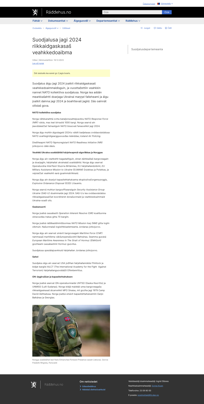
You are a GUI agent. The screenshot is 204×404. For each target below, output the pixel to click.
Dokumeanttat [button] (57, 20)
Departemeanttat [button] (107, 20)
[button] (52, 28)
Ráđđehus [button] (132, 20)
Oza (166, 12)
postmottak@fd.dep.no (148, 395)
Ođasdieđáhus (89, 386)
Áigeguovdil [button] (81, 20)
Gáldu (159, 28)
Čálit (170, 28)
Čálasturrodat (149, 4)
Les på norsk (38, 63)
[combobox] (132, 12)
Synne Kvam (157, 386)
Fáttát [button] (36, 20)
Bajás (73, 370)
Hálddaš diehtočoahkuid (93, 389)
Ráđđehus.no (58, 12)
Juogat (146, 28)
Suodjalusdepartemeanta (147, 49)
